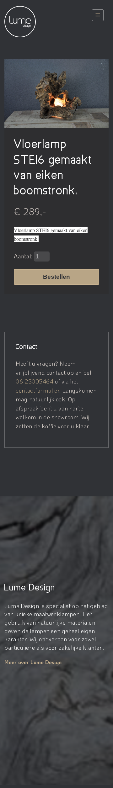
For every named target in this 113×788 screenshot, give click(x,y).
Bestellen (56, 276)
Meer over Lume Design (33, 661)
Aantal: (24, 256)
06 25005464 (34, 381)
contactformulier (37, 390)
